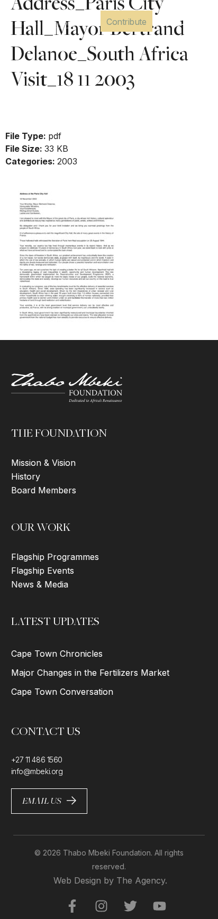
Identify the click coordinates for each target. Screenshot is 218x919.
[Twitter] (124, 906)
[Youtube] (153, 906)
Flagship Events (42, 570)
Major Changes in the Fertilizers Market (90, 672)
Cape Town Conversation (62, 691)
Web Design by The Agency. (110, 880)
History (25, 476)
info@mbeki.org (37, 771)
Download (35, 110)
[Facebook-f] (65, 906)
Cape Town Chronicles (57, 653)
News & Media (39, 584)
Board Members (43, 490)
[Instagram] (94, 906)
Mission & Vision (43, 462)
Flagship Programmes (55, 557)
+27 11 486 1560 (36, 759)
